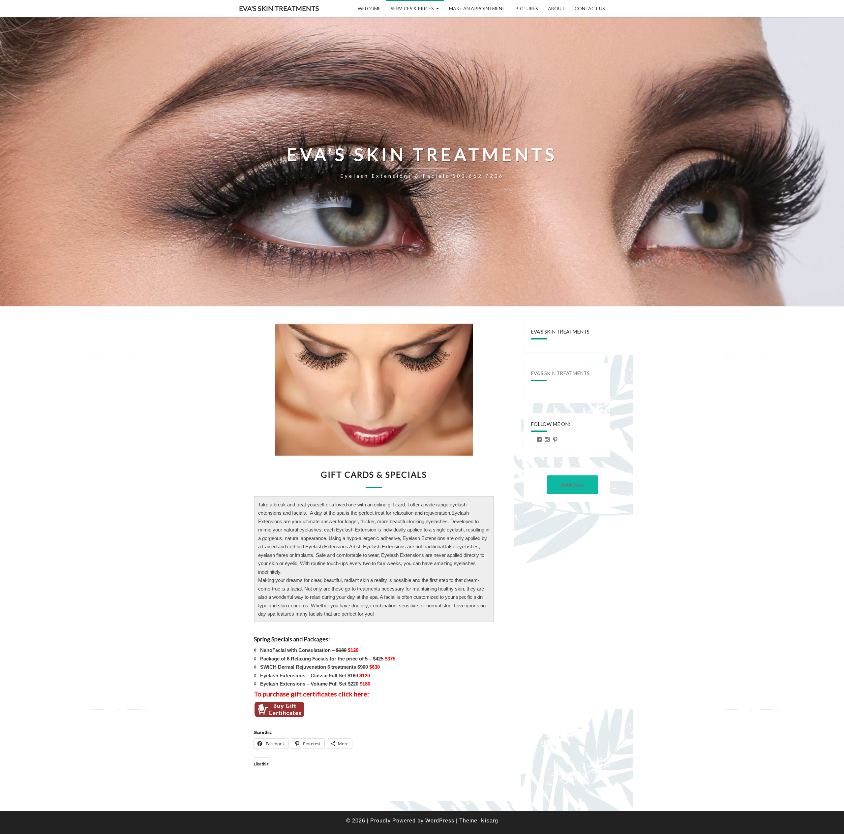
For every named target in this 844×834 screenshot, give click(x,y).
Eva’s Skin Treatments (560, 373)
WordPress (439, 820)
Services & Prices (412, 8)
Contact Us (590, 8)
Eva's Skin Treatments (279, 8)
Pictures (526, 8)
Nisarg (489, 820)
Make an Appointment (477, 8)
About (556, 8)
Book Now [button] (572, 485)
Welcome (369, 8)
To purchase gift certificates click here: (311, 694)
